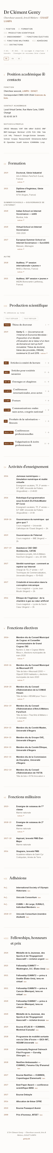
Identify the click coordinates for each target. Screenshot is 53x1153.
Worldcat (21, 132)
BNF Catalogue (10, 132)
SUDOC (38, 129)
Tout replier (30, 319)
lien (28, 891)
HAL (10, 135)
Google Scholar (29, 135)
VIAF (21, 129)
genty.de (26, 1138)
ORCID (6, 129)
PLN (33, 132)
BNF (44, 129)
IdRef (31, 129)
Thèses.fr (18, 135)
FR (6, 59)
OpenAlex (11, 142)
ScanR (19, 142)
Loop (42, 142)
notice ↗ (20, 182)
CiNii (39, 132)
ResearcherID (24, 139)
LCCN (28, 132)
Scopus (14, 139)
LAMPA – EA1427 (29, 91)
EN (13, 59)
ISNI (25, 129)
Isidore (26, 142)
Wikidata (14, 129)
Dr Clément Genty (22, 12)
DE (19, 59)
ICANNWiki (34, 142)
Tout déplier (12, 319)
